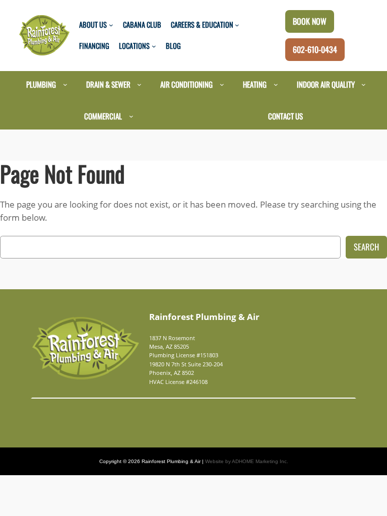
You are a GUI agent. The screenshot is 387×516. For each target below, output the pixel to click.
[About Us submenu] (111, 25)
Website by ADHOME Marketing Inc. (246, 461)
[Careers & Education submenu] (237, 25)
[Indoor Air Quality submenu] (363, 84)
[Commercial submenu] (131, 116)
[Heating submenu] (276, 84)
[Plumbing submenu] (65, 84)
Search (366, 246)
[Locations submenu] (154, 46)
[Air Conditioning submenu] (222, 84)
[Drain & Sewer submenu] (139, 84)
